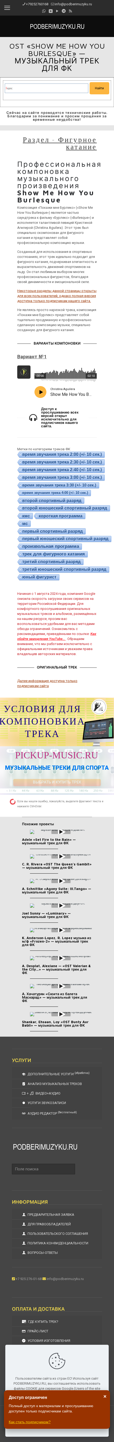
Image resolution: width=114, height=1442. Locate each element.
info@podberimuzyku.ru (73, 4)
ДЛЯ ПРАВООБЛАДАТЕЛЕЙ (49, 1224)
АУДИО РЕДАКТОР (52, 1113)
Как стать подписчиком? (30, 1422)
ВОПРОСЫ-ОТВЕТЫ (42, 1253)
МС (25, 523)
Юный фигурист (39, 577)
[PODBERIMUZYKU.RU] (57, 26)
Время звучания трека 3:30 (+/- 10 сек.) (59, 485)
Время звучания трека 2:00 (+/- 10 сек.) (62, 454)
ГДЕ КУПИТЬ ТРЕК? (42, 1322)
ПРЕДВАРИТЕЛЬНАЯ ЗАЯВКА (50, 1215)
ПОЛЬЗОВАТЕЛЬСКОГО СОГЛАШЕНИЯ (57, 1234)
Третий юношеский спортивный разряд (64, 569)
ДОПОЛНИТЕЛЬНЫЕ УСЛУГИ (58, 1073)
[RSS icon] (70, 11)
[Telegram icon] (64, 11)
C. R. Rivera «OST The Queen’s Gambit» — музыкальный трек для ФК (56, 866)
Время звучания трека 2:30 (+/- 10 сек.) (62, 462)
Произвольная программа (50, 546)
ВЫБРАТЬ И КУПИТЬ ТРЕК (57, 782)
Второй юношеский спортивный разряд (64, 508)
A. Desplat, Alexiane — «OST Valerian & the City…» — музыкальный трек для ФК (56, 969)
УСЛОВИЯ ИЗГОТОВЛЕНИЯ (48, 1341)
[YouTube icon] (57, 11)
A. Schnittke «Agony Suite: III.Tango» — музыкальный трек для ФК (56, 890)
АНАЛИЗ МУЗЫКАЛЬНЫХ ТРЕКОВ (54, 1084)
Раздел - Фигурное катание (60, 143)
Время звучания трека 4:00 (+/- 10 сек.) (55, 493)
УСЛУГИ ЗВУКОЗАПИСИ (46, 1103)
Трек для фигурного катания (53, 554)
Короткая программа (60, 515)
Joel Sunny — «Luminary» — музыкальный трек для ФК (46, 915)
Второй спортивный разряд (51, 500)
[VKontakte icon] (50, 11)
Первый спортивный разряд (52, 531)
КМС (26, 515)
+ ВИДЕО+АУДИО (43, 1093)
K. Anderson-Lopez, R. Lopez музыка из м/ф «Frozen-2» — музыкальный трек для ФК (56, 941)
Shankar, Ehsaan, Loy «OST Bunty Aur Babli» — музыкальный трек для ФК (55, 1023)
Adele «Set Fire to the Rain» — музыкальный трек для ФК (49, 841)
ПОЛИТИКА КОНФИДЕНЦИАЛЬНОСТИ (57, 1243)
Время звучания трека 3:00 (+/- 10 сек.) (62, 477)
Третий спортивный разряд (51, 561)
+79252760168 (37, 4)
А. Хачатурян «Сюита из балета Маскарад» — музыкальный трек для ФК (54, 997)
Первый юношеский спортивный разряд (65, 538)
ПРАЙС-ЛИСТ (37, 1331)
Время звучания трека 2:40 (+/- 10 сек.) (62, 469)
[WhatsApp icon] (44, 11)
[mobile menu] (7, 7)
